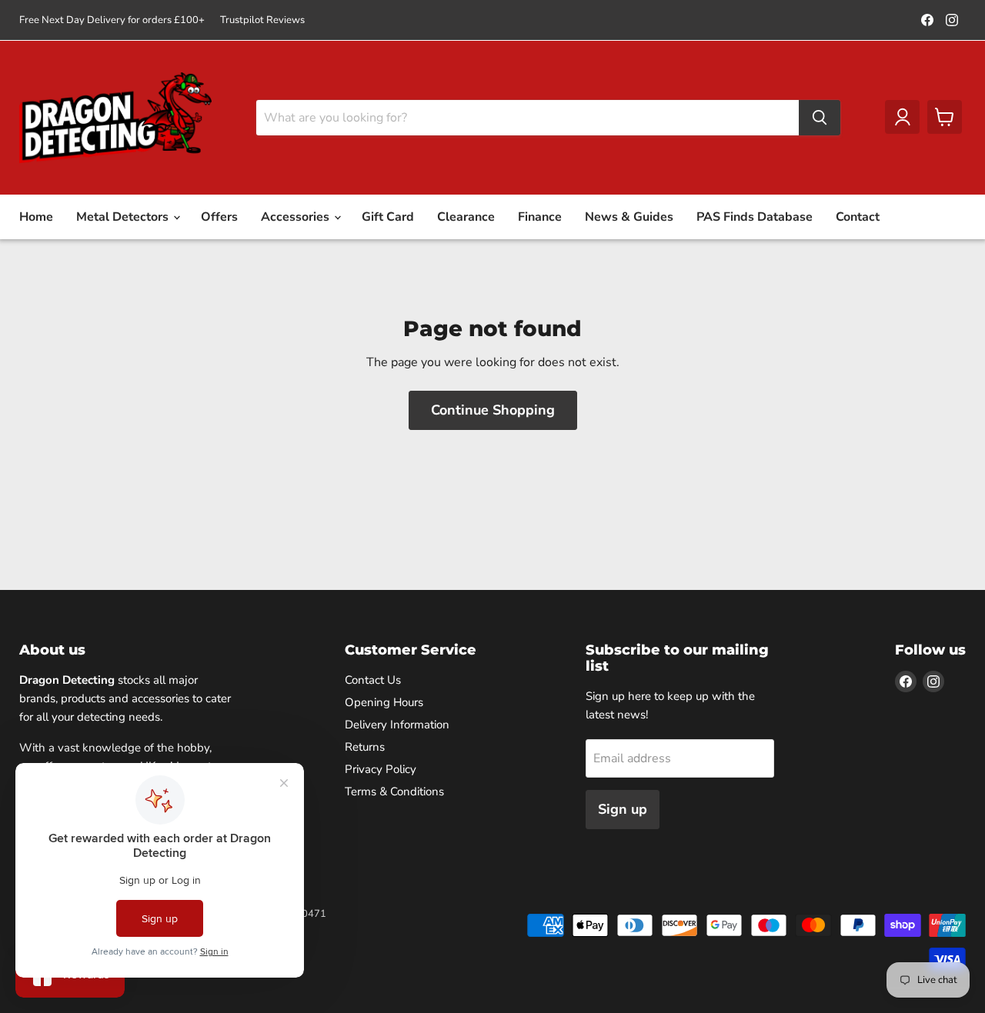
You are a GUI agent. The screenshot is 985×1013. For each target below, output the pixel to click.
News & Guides (629, 216)
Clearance (466, 216)
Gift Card (388, 216)
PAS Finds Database (754, 216)
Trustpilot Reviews (262, 20)
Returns (365, 747)
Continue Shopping (493, 410)
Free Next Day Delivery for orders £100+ (112, 20)
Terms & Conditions (394, 791)
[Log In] (902, 117)
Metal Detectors (124, 216)
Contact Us (373, 680)
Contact (858, 216)
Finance (540, 216)
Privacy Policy (380, 769)
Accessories (296, 216)
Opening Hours (384, 702)
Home (36, 216)
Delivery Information (397, 724)
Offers (219, 216)
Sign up (622, 809)
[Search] (819, 117)
